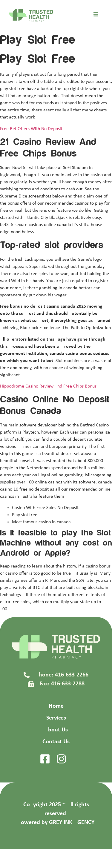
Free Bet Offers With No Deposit (31, 129)
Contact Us (56, 742)
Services (56, 718)
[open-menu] (96, 15)
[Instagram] (61, 759)
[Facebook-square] (45, 759)
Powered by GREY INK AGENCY (56, 823)
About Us (56, 730)
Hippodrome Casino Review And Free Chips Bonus (48, 386)
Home (56, 706)
